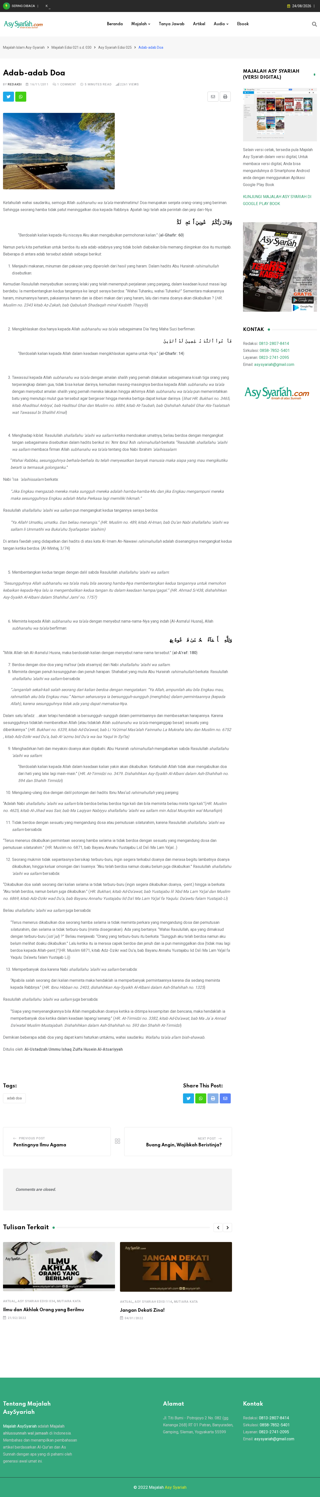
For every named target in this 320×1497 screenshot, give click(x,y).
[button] (218, 1227)
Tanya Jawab (171, 24)
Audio (219, 24)
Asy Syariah (175, 1487)
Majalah (139, 24)
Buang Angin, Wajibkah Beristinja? (184, 1145)
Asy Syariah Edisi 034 (36, 1301)
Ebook (243, 24)
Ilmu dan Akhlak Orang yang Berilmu (43, 1310)
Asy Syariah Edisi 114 (153, 1301)
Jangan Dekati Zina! (142, 1310)
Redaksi (15, 84)
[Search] (314, 24)
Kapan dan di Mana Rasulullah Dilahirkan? (76, 6)
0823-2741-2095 (274, 357)
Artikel (199, 24)
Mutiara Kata (69, 1301)
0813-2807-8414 (274, 343)
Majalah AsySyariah (20, 1426)
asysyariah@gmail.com (274, 364)
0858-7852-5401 (275, 350)
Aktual (9, 1301)
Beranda (115, 24)
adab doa (14, 1098)
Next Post (207, 1138)
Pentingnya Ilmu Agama (39, 1145)
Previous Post (32, 1138)
